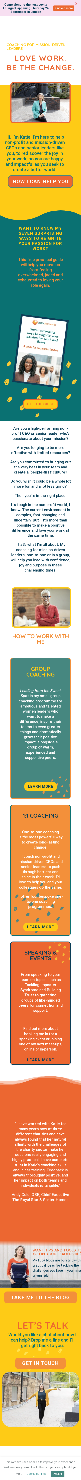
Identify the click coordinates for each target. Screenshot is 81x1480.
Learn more (40, 786)
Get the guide (40, 404)
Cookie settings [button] (37, 1473)
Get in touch (40, 1363)
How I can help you (41, 181)
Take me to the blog (40, 1297)
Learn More (40, 927)
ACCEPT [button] (57, 1473)
